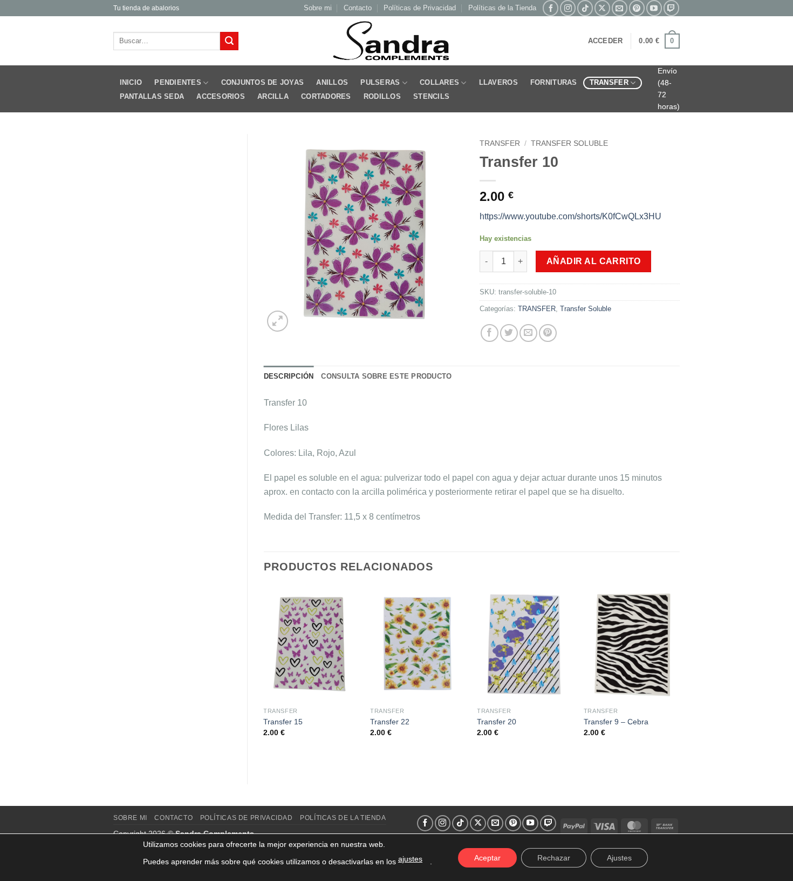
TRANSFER (609, 82)
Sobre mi (318, 8)
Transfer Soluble (569, 143)
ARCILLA (273, 96)
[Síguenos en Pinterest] (637, 8)
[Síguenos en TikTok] (585, 8)
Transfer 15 (283, 721)
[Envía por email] (528, 333)
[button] (605, 41)
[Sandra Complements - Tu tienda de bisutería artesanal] (397, 41)
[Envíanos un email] (619, 8)
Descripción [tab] (289, 376)
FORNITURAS (553, 82)
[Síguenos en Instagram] (568, 8)
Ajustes (619, 857)
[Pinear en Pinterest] (548, 333)
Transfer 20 (496, 721)
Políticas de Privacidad (420, 8)
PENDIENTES (177, 82)
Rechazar (553, 857)
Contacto (358, 8)
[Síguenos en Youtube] (654, 8)
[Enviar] (229, 41)
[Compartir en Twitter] (509, 333)
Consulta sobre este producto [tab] (386, 376)
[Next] (679, 676)
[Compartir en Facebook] (489, 333)
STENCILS (431, 96)
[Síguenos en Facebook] (550, 8)
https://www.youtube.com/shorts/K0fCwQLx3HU (570, 216)
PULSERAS (380, 82)
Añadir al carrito (593, 261)
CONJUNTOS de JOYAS (262, 82)
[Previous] (264, 676)
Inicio (131, 82)
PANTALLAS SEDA (152, 96)
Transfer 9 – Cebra (616, 721)
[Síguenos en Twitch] (671, 8)
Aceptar (487, 857)
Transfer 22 (389, 721)
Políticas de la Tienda (502, 8)
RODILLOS (382, 96)
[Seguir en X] (602, 8)
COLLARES (439, 82)
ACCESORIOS (220, 96)
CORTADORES (326, 96)
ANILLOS (332, 82)
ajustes (410, 859)
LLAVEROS (498, 82)
